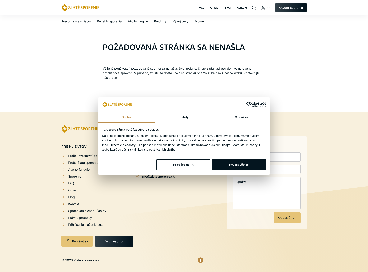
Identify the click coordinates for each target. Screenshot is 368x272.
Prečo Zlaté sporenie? (84, 163)
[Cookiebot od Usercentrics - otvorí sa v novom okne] (249, 104)
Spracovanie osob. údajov (87, 211)
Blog (71, 197)
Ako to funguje (79, 169)
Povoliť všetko (239, 164)
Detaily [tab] (184, 117)
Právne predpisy (80, 218)
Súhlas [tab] (126, 117)
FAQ (71, 183)
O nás (72, 190)
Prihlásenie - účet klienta (86, 224)
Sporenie (74, 176)
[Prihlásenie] (266, 7)
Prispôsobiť (181, 164)
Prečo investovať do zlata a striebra (94, 156)
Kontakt (73, 204)
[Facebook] (200, 260)
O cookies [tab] (241, 117)
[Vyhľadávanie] (254, 7)
